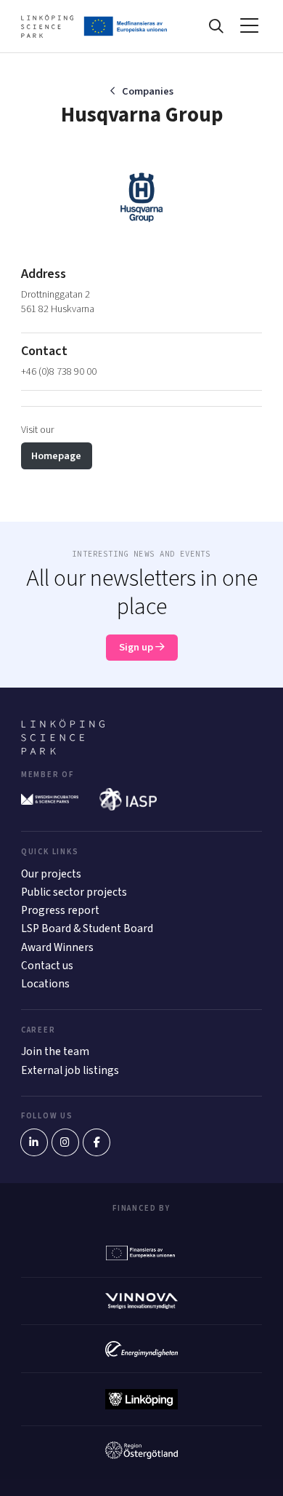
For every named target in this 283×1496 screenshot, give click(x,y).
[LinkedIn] (34, 1142)
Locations (45, 984)
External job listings (70, 1070)
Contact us (47, 966)
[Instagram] (65, 1142)
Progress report (60, 910)
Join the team (55, 1051)
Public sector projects (74, 892)
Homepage (56, 455)
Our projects (51, 874)
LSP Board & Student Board (87, 928)
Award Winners (57, 947)
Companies (147, 91)
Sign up (137, 647)
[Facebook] (96, 1142)
